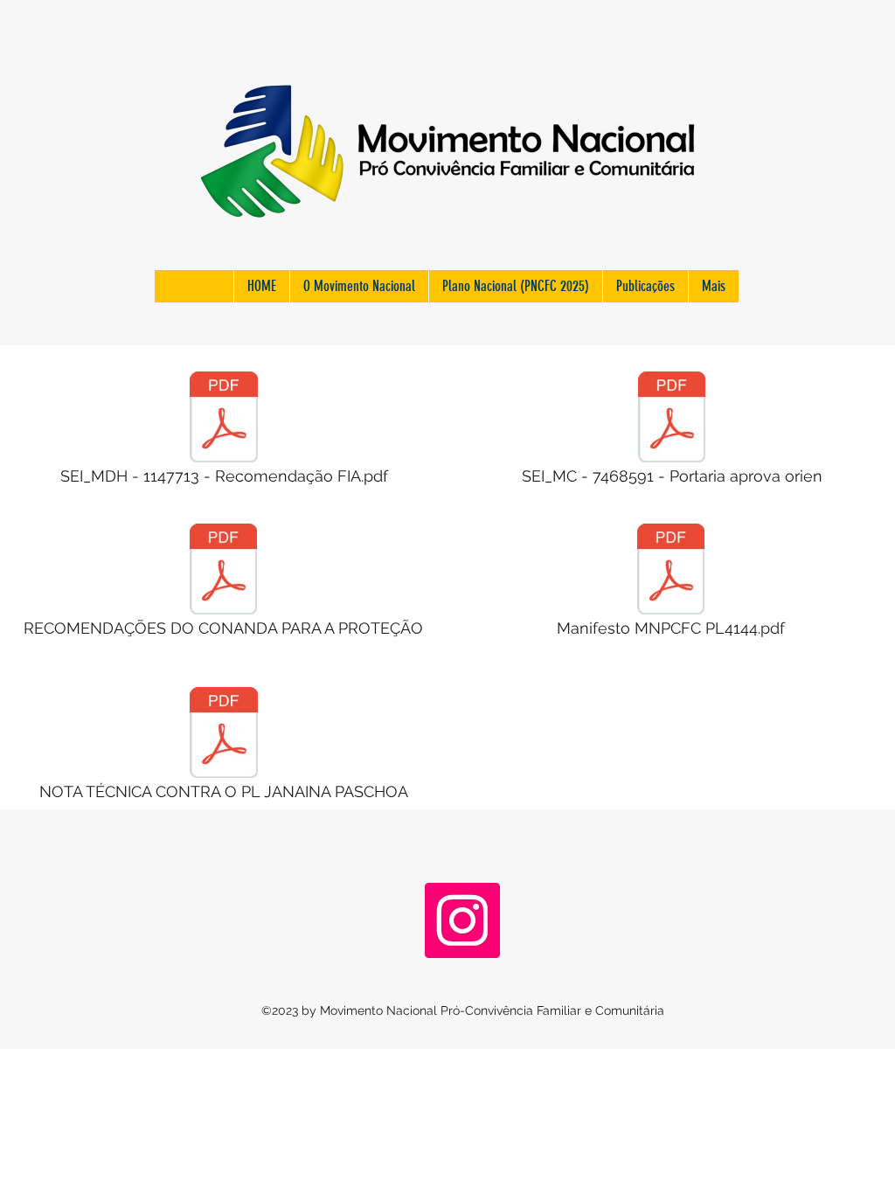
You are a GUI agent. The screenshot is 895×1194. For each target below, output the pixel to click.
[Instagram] (462, 920)
